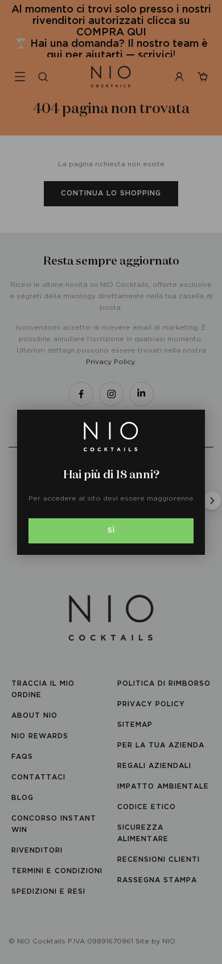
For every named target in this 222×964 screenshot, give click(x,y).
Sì (111, 530)
